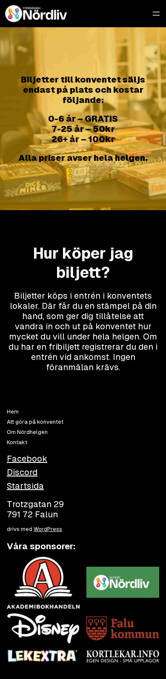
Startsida (25, 486)
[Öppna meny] (156, 14)
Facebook (27, 458)
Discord (22, 472)
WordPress (48, 529)
